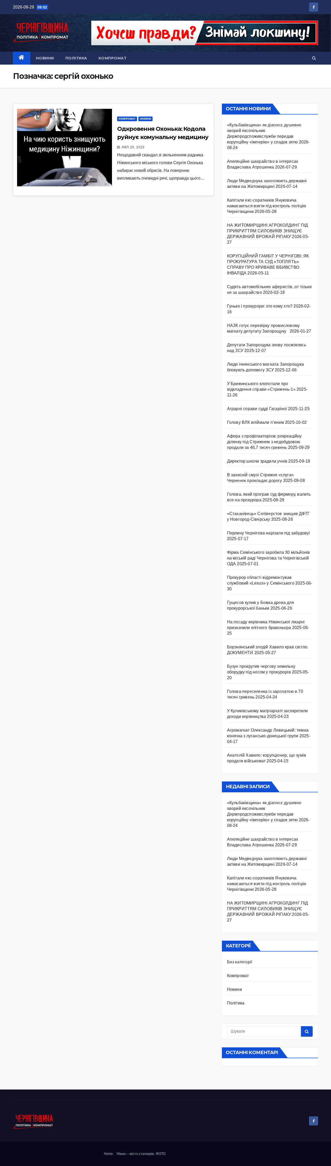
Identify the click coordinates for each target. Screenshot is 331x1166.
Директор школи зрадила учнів (257, 461)
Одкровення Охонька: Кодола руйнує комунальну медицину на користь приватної (162, 137)
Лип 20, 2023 (133, 147)
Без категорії (239, 962)
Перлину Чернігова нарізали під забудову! (268, 533)
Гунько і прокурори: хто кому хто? (260, 306)
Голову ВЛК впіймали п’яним (255, 422)
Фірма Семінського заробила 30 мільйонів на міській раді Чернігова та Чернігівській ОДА (268, 558)
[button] (314, 58)
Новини (45, 58)
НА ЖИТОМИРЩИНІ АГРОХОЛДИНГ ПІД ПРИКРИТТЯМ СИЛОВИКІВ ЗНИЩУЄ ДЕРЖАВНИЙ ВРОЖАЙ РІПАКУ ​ (267, 231)
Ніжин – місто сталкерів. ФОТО (141, 1154)
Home (108, 1154)
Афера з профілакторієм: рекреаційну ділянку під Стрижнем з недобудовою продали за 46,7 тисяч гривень (264, 442)
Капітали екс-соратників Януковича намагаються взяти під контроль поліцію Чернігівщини (266, 206)
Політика (76, 58)
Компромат (113, 58)
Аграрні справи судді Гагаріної (257, 408)
